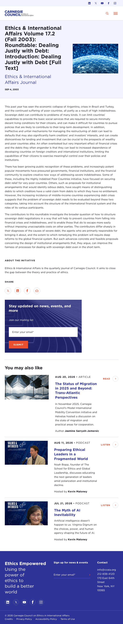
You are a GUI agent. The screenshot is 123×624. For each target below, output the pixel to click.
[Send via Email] (37, 291)
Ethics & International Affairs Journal (28, 79)
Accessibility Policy (46, 619)
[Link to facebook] (108, 3)
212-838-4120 (106, 573)
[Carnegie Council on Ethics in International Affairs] (19, 13)
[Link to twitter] (96, 3)
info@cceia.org (106, 569)
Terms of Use (68, 619)
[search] (107, 13)
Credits (9, 619)
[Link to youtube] (102, 3)
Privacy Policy (24, 619)
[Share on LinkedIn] (17, 291)
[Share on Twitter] (8, 291)
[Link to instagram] (115, 3)
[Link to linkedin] (89, 3)
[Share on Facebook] (27, 291)
